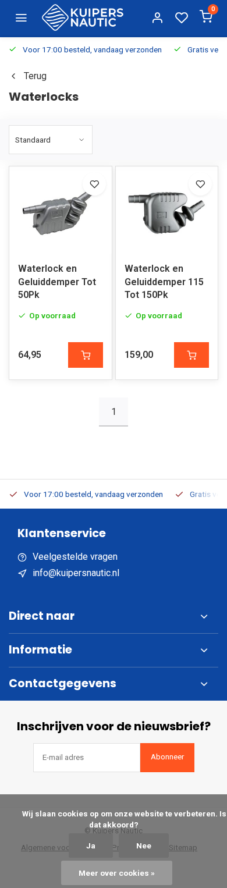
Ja (90, 845)
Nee (143, 845)
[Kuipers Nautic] (82, 17)
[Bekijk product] (85, 355)
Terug (35, 75)
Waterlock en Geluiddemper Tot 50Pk (57, 281)
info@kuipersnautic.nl (76, 572)
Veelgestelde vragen (75, 556)
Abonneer (167, 756)
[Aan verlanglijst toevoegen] (94, 184)
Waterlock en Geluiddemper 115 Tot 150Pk (164, 281)
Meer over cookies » (117, 873)
